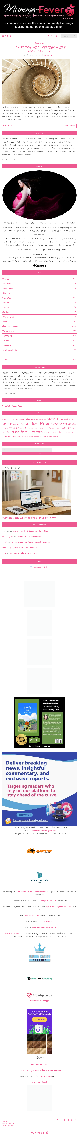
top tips (68, 432)
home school (41, 428)
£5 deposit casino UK (48, 900)
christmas (34, 419)
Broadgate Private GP (39, 1000)
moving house (6, 432)
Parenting (6, 340)
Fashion (5, 302)
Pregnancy (39, 43)
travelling (26, 437)
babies (4, 419)
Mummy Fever (40, 1132)
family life (38, 424)
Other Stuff (7, 336)
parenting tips (47, 432)
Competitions (7, 288)
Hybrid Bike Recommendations (28, 537)
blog (17, 419)
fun (3, 428)
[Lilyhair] (39, 1047)
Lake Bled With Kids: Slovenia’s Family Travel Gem (31, 542)
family (70, 419)
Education (6, 293)
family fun (7, 423)
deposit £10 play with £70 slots (58, 906)
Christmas (6, 284)
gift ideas (13, 428)
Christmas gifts (42, 419)
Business (5, 279)
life (46, 428)
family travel (63, 423)
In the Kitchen (8, 331)
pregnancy (55, 432)
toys (71, 432)
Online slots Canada (13, 933)
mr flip (5, 542)
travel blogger (17, 436)
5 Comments (48, 55)
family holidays (26, 424)
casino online (48, 921)
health (24, 427)
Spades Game (8, 537)
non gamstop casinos (39, 1064)
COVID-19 (52, 419)
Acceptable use (8, 1122)
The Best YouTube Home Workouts (23, 548)
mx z (4, 548)
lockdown (49, 428)
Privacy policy (8, 1123)
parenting (37, 431)
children (27, 419)
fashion (73, 424)
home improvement (33, 428)
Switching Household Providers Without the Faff (29, 518)
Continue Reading (69, 125)
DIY (60, 419)
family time (50, 424)
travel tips (44, 436)
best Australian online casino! (44, 927)
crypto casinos (46, 1076)
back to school (11, 419)
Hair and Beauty (9, 317)
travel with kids (53, 437)
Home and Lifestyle (10, 326)
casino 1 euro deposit (39, 1082)
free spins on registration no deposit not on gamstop (39, 1070)
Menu (7, 36)
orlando (29, 432)
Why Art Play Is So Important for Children (30, 531)
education (64, 419)
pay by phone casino (32, 915)
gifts (19, 428)
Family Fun (6, 298)
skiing (60, 432)
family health (16, 424)
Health (5, 321)
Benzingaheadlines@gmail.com (43, 830)
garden (6, 428)
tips (64, 432)
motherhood (69, 428)
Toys (4, 355)
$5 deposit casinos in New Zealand (32, 891)
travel (6, 436)
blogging (21, 419)
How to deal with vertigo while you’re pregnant (40, 49)
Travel (5, 359)
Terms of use (7, 1125)
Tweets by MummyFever (12, 406)
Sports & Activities (10, 350)
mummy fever (19, 431)
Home (4, 1120)
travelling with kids (34, 437)
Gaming (5, 312)
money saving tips (58, 428)
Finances (5, 307)
